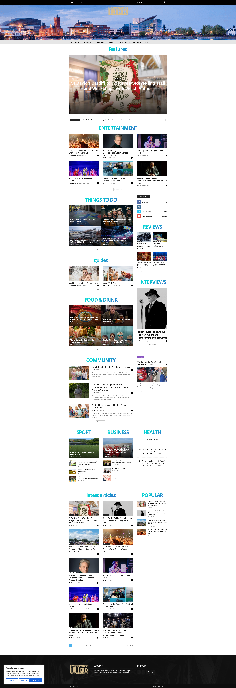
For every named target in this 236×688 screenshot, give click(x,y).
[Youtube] (141, 2)
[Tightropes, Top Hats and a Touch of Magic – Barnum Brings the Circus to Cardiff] (144, 256)
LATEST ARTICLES (100, 496)
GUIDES (101, 261)
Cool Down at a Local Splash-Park (83, 283)
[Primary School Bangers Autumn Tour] (152, 141)
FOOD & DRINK (100, 300)
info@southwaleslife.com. (109, 679)
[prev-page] (138, 272)
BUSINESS (118, 433)
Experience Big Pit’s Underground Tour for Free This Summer (117, 220)
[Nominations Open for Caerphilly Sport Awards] (84, 448)
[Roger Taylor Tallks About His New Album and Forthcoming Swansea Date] (118, 508)
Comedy (105, 572)
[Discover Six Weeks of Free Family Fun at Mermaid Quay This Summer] (85, 236)
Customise (12, 680)
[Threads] (153, 672)
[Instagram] (137, 2)
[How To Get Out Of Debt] (107, 470)
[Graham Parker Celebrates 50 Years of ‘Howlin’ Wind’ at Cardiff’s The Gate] (152, 168)
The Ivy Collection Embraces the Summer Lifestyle (82, 341)
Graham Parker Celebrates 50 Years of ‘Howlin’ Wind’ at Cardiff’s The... (152, 180)
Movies (105, 601)
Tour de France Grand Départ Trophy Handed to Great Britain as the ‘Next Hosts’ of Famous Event (87, 462)
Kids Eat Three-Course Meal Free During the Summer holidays (115, 341)
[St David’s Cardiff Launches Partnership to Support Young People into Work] (107, 463)
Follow (165, 207)
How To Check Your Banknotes (120, 476)
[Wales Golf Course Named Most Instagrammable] (72, 471)
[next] (164, 120)
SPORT (84, 433)
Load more (117, 189)
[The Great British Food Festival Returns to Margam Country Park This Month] (84, 537)
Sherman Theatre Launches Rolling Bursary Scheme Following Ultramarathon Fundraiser (117, 632)
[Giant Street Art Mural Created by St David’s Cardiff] (85, 215)
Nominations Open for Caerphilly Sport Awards (82, 453)
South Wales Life (73, 155)
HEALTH (152, 433)
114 (86, 645)
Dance (139, 241)
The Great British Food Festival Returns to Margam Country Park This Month (82, 549)
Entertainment (157, 241)
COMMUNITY (101, 361)
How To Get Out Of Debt (118, 468)
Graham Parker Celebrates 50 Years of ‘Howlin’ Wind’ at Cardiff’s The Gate (84, 632)
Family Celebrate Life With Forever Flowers (111, 367)
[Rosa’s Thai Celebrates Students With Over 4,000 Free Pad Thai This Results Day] (85, 315)
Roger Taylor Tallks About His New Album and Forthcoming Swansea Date (118, 85)
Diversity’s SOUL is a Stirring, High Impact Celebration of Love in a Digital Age (143, 246)
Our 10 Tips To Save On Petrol (150, 362)
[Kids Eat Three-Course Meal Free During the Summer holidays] (117, 336)
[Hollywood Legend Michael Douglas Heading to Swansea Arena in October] (118, 141)
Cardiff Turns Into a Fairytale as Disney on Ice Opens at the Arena (160, 245)
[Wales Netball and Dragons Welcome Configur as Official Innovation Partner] (72, 479)
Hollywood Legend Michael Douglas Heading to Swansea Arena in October (115, 152)
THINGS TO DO (101, 200)
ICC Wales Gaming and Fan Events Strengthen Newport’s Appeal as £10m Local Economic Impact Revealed (117, 451)
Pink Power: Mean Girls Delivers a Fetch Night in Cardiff (159, 264)
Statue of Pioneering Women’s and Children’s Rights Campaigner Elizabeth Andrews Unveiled (110, 387)
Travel (139, 381)
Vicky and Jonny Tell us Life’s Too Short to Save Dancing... (83, 151)
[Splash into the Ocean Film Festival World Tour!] (118, 168)
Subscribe (164, 216)
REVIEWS (152, 227)
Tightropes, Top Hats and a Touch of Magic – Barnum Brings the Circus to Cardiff (144, 265)
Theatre (71, 601)
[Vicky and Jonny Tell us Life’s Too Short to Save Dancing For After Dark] (84, 141)
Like (166, 202)
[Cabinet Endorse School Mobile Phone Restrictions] (79, 411)
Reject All (24, 680)
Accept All (36, 680)
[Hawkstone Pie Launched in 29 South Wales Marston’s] (117, 315)
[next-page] (141, 272)
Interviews (118, 78)
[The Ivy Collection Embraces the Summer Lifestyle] (85, 336)
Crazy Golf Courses (111, 283)
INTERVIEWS (152, 282)
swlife (104, 157)
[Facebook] (135, 2)
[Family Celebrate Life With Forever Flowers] (79, 373)
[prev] (161, 120)
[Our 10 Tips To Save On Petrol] (152, 374)
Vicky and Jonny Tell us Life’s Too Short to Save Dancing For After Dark (117, 549)
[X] (139, 2)
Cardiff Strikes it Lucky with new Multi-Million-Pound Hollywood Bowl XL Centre (117, 240)
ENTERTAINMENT (118, 128)
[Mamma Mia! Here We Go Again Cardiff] (84, 168)
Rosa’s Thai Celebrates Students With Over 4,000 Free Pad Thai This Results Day (84, 319)
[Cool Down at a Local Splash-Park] (84, 273)
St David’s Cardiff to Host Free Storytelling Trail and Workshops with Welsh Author (106, 120)
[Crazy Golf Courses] (118, 273)
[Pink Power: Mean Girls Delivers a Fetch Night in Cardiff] (160, 256)
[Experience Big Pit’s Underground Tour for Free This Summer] (117, 215)
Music (70, 627)
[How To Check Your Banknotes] (107, 478)
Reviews (140, 260)
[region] (24, 674)
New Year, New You (152, 440)
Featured (71, 515)
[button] (165, 2)
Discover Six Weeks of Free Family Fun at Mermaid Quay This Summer (84, 241)
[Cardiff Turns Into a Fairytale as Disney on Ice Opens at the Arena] (160, 237)
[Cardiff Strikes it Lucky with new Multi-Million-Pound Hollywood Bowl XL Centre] (117, 236)
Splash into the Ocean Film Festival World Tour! (114, 179)
